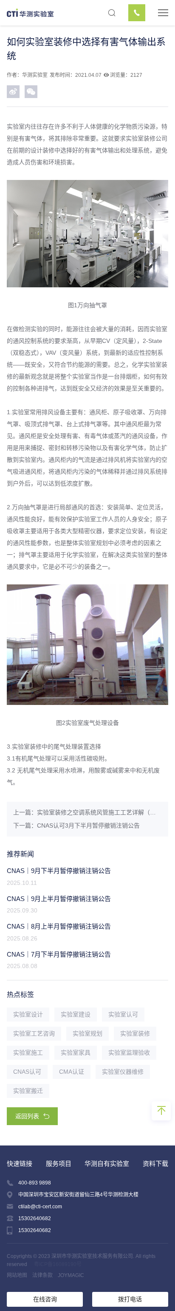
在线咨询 (45, 1299)
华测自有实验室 (107, 1163)
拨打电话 (130, 1299)
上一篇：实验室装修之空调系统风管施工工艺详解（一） (87, 812)
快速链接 (19, 1163)
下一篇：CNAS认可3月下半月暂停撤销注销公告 (76, 825)
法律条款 (42, 1275)
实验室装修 (140, 138)
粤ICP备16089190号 (58, 1264)
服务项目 (58, 1163)
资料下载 (155, 1163)
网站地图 (17, 1275)
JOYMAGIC (71, 1275)
